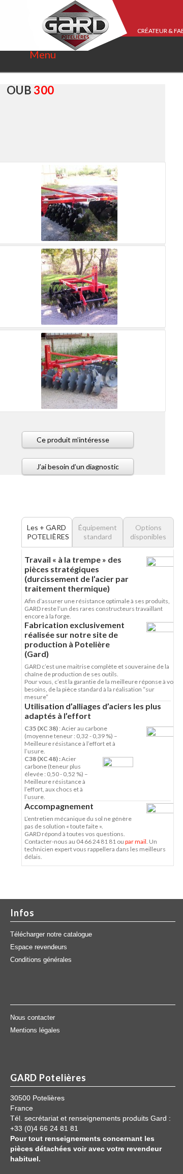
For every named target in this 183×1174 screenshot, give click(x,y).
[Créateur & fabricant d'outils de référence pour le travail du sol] (63, 25)
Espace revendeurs (38, 947)
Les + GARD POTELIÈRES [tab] (48, 532)
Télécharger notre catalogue (51, 934)
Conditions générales (41, 959)
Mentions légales (35, 1030)
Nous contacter (32, 1017)
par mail (135, 841)
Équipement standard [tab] (97, 532)
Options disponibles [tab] (148, 532)
